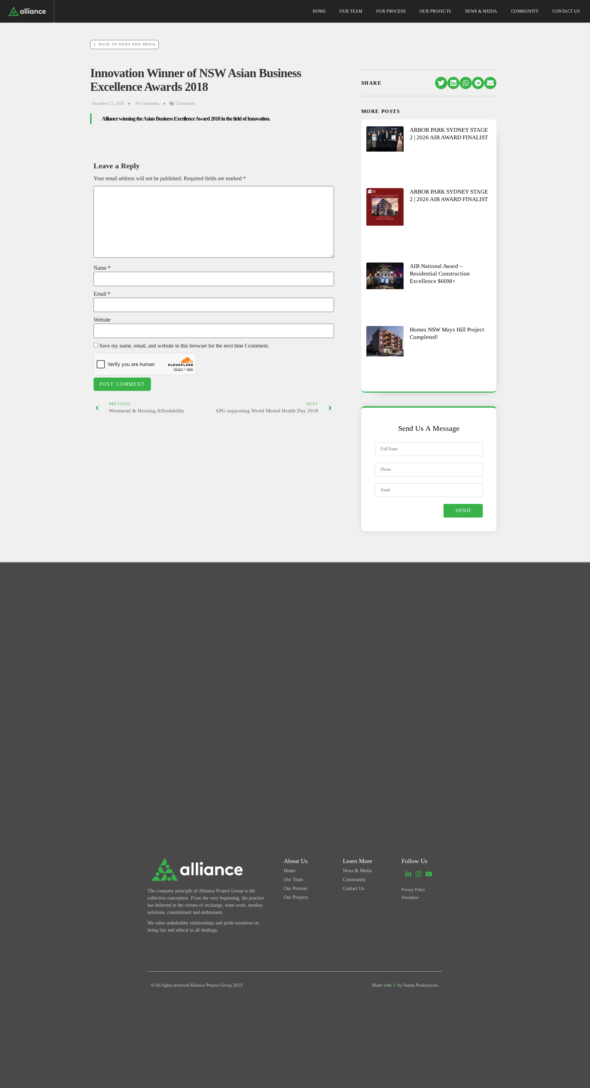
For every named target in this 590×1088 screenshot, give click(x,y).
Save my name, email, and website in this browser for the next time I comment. (184, 346)
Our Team (350, 11)
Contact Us (566, 11)
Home (319, 11)
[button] (441, 83)
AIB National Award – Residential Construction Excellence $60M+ (440, 273)
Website (102, 320)
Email (102, 294)
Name (102, 268)
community (185, 103)
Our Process (391, 11)
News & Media (481, 11)
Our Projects (435, 11)
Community (525, 11)
